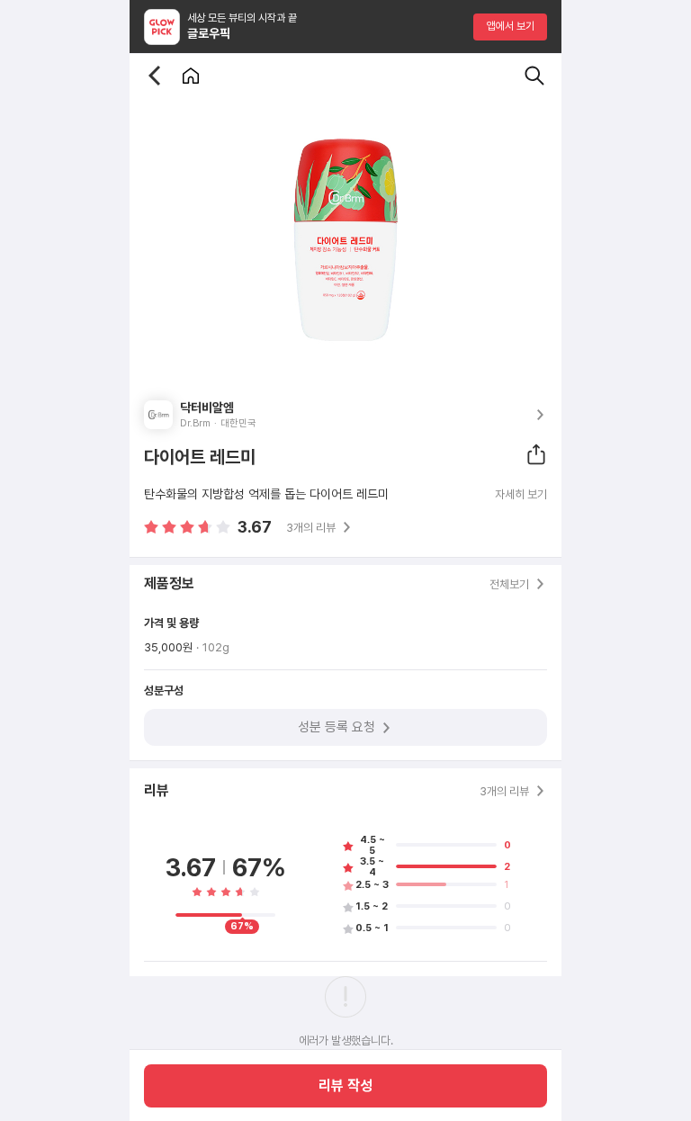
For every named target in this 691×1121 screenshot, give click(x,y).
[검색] (534, 75)
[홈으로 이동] (191, 75)
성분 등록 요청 (336, 727)
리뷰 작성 (345, 1085)
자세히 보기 (521, 495)
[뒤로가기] (155, 75)
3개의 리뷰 (311, 527)
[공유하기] (536, 454)
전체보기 (509, 584)
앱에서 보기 (510, 26)
